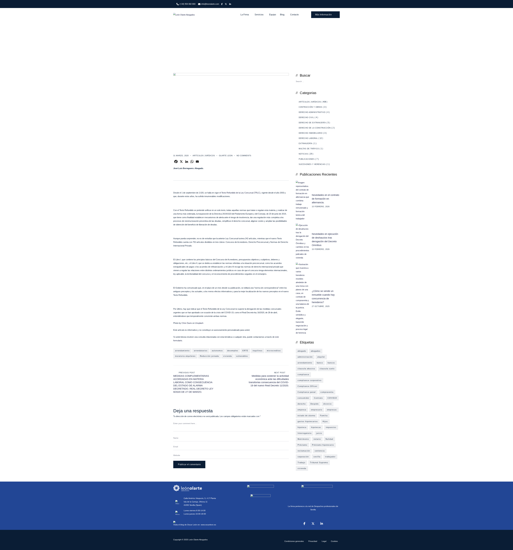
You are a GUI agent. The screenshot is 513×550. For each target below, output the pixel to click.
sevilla (317, 457)
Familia (324, 416)
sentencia (320, 451)
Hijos (325, 421)
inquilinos (258, 351)
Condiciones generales (294, 541)
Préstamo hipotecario (323, 445)
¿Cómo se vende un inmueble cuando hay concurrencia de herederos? (323, 297)
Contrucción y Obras (310, 107)
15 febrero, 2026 (321, 207)
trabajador (330, 457)
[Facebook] (304, 524)
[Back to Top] (507, 546)
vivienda (227, 356)
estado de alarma (306, 416)
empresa (302, 410)
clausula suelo (327, 369)
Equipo (272, 14)
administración (305, 357)
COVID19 (332, 398)
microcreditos (274, 351)
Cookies (334, 541)
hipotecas (316, 427)
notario (317, 439)
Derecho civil (306, 117)
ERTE (245, 351)
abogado (302, 351)
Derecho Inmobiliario (310, 133)
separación (303, 457)
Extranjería (305, 143)
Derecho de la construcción (315, 128)
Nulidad (329, 439)
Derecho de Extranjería (312, 123)
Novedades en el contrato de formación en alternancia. (325, 199)
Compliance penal (307, 392)
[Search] (305, 14)
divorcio (327, 404)
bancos (331, 363)
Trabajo (301, 463)
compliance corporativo (309, 380)
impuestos (331, 427)
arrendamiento (182, 351)
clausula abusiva (306, 369)
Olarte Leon (226, 156)
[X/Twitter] (313, 524)
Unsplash (199, 323)
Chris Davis (187, 323)
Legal (324, 541)
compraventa (326, 392)
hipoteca (302, 427)
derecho (302, 404)
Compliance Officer (307, 386)
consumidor (303, 398)
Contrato (318, 398)
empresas (332, 410)
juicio (319, 433)
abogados (315, 351)
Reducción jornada (209, 356)
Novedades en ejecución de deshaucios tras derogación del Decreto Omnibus (325, 240)
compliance (303, 375)
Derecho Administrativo (312, 112)
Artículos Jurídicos (204, 156)
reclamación (304, 451)
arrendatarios (200, 351)
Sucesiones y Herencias (312, 164)
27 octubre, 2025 (321, 306)
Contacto (294, 14)
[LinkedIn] (321, 524)
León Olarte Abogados (198, 540)
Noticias (303, 154)
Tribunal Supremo (319, 463)
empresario (316, 410)
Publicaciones (307, 159)
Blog (282, 14)
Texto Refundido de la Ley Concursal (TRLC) (240, 193)
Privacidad (312, 541)
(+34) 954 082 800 (187, 4)
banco (320, 363)
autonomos (217, 351)
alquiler (321, 357)
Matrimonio (303, 439)
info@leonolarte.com (210, 4)
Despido (314, 404)
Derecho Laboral (308, 138)
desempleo (232, 351)
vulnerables (242, 356)
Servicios (259, 14)
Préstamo (302, 445)
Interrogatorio (305, 433)
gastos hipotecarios (308, 421)
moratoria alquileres (185, 356)
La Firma (244, 14)
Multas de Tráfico (309, 149)
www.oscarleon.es (208, 525)
